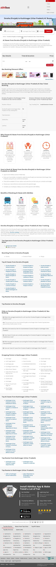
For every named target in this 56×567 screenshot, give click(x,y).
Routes (8, 558)
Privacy (2, 561)
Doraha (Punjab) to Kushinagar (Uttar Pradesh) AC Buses (28, 271)
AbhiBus (3, 564)
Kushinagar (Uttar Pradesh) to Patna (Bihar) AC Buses (10, 451)
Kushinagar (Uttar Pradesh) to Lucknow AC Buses (46, 413)
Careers (30, 558)
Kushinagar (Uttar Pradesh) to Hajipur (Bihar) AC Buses (46, 445)
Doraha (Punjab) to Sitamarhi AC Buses (46, 270)
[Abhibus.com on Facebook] (30, 522)
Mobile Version (23, 558)
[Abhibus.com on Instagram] (38, 522)
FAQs (39, 558)
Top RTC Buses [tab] (35, 526)
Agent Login (8, 561)
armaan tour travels (11, 245)
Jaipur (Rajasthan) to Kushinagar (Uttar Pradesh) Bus (28, 475)
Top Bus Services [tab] (8, 529)
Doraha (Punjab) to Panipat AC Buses (28, 284)
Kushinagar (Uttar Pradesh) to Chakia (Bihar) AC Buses (28, 443)
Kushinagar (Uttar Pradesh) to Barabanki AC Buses (29, 426)
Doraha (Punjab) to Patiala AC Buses (28, 280)
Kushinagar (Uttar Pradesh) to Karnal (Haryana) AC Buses (11, 402)
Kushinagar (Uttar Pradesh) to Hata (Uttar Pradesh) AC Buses (11, 439)
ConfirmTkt (12, 564)
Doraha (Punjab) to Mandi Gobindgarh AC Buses (11, 289)
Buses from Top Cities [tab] (21, 526)
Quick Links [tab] (19, 529)
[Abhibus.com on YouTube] (35, 522)
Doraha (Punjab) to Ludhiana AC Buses (28, 276)
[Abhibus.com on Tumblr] (40, 522)
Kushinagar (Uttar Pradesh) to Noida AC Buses (46, 407)
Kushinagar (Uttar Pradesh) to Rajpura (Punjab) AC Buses (11, 413)
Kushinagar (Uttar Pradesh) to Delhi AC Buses (11, 419)
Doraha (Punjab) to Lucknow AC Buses (11, 284)
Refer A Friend (50, 12)
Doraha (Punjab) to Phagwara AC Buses (11, 270)
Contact (17, 558)
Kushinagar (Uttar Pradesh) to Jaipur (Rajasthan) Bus (10, 463)
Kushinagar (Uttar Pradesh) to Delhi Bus (29, 462)
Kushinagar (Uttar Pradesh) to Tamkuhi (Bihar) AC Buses (46, 439)
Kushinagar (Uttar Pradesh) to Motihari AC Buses (11, 445)
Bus (48, 1)
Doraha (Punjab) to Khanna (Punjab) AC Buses (11, 275)
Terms (43, 558)
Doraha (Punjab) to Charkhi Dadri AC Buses (12, 280)
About (12, 558)
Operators (3, 558)
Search (48, 31)
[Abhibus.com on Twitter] (33, 522)
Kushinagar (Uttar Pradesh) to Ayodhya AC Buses (28, 413)
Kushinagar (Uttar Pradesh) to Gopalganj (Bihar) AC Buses (29, 432)
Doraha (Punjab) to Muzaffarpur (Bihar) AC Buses (47, 275)
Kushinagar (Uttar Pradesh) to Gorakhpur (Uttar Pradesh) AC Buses (47, 420)
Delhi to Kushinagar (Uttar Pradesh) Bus (11, 474)
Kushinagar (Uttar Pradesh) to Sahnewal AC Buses (29, 402)
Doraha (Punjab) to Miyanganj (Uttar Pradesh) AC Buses (46, 285)
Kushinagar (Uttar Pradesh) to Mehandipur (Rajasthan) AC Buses (11, 426)
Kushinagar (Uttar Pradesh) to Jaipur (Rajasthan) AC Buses (11, 432)
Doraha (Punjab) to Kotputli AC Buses (28, 266)
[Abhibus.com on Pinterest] (43, 522)
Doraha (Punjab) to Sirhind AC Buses (11, 266)
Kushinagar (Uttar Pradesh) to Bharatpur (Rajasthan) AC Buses (47, 433)
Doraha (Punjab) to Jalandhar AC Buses (46, 280)
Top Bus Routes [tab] (7, 526)
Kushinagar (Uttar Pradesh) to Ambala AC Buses (12, 407)
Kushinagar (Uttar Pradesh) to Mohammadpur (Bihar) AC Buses (47, 427)
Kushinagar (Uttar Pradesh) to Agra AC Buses (46, 402)
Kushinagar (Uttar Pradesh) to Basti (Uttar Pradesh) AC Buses (28, 420)
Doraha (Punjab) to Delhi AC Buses (46, 266)
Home (4, 36)
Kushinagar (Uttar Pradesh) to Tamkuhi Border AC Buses (28, 438)
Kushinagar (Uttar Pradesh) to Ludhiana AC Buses (29, 407)
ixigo (7, 564)
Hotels (48, 6)
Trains (48, 4)
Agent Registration (16, 561)
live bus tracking (14, 232)
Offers (48, 9)
